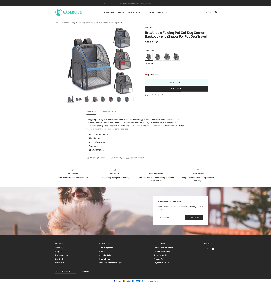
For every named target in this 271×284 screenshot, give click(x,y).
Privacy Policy (160, 259)
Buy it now (176, 89)
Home (57, 23)
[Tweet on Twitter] (158, 95)
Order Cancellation (162, 251)
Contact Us (104, 251)
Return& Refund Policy (163, 247)
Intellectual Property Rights (110, 262)
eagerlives (149, 27)
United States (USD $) (64, 271)
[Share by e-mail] (162, 95)
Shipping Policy (105, 255)
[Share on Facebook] (152, 95)
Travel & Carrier (133, 12)
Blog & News (104, 259)
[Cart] (215, 12)
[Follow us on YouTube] (213, 249)
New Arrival (162, 12)
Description (91, 112)
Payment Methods (162, 262)
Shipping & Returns (98, 158)
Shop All (120, 12)
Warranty (118, 158)
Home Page (109, 12)
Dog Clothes (149, 12)
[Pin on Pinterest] (155, 95)
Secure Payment (137, 158)
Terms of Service (161, 255)
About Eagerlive (106, 247)
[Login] (210, 12)
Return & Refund (109, 112)
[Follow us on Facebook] (207, 249)
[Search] (206, 12)
